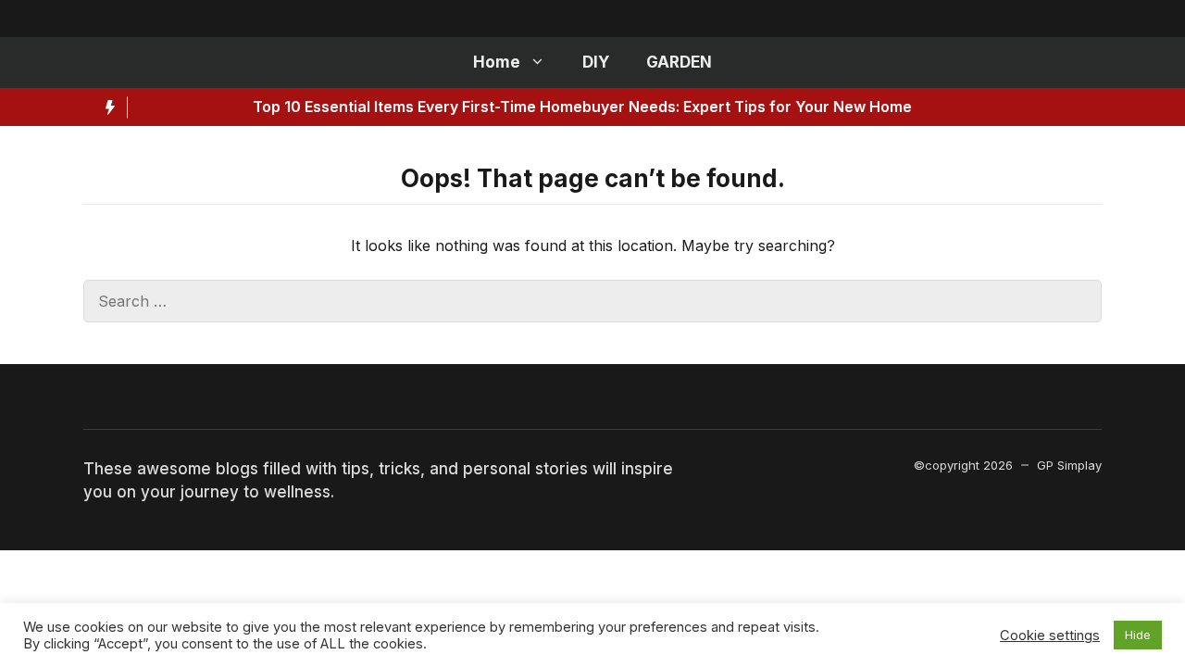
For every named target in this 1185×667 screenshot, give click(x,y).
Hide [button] (1138, 634)
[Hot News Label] (105, 107)
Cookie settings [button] (1050, 635)
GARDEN (679, 62)
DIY (595, 62)
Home (496, 62)
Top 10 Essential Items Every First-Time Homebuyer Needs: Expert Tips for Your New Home (530, 106)
